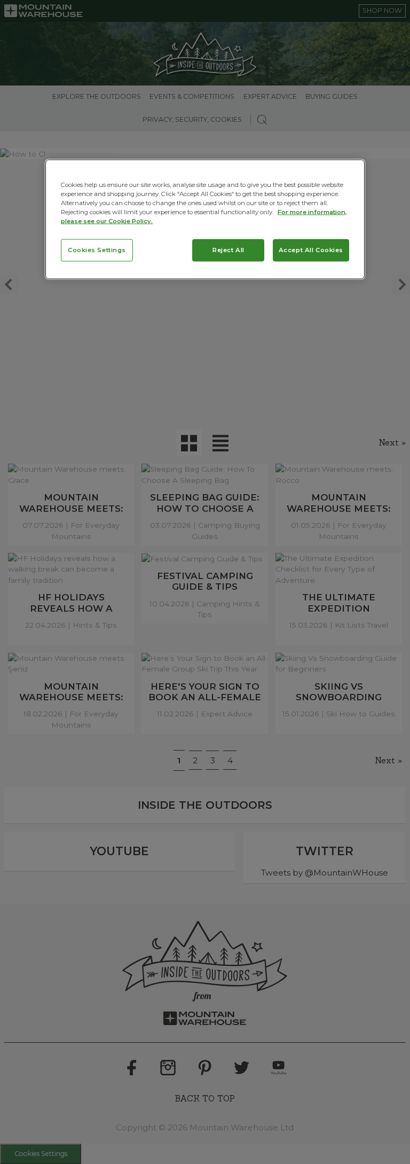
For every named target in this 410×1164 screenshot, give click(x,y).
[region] (205, 219)
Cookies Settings (97, 250)
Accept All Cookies (311, 250)
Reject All (228, 250)
